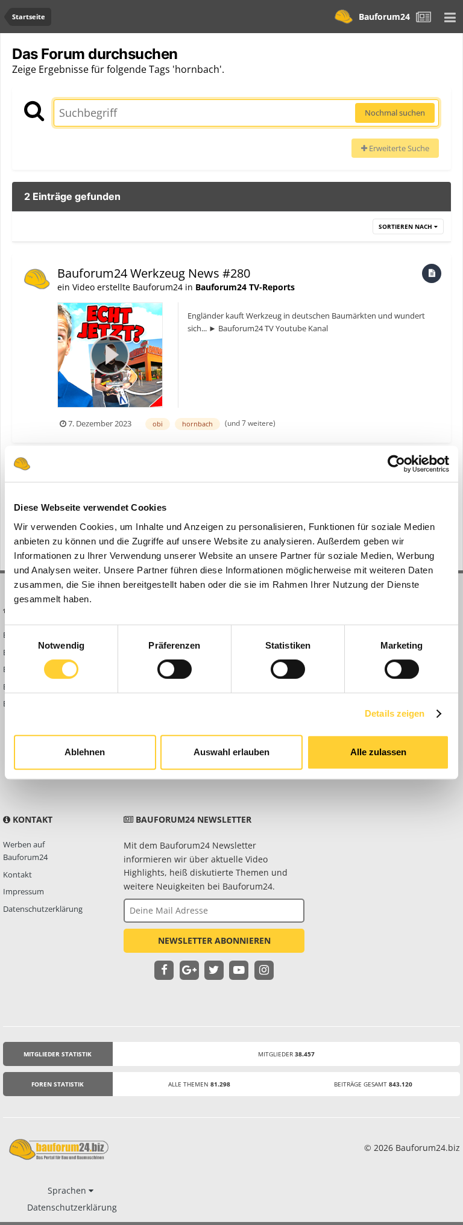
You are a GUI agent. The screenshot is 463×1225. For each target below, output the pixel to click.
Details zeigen (394, 713)
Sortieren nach (406, 226)
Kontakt (17, 874)
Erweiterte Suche (398, 148)
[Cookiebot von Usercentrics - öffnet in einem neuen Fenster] (396, 464)
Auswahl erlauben (231, 752)
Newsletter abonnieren (214, 940)
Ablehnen (85, 752)
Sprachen (68, 1190)
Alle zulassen (378, 752)
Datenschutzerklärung (43, 908)
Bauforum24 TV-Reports (245, 287)
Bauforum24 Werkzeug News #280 (153, 273)
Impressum (23, 891)
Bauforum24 (384, 16)
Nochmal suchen (395, 112)
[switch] (174, 669)
